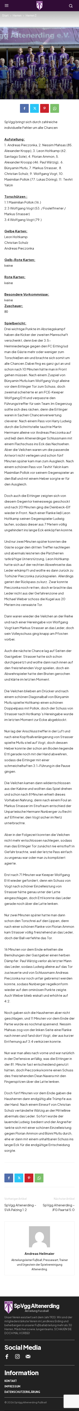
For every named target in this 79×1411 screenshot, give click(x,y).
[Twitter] (34, 108)
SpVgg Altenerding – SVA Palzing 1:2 (20, 1207)
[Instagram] (17, 1356)
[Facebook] (24, 108)
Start (5, 15)
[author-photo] (39, 1247)
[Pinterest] (44, 108)
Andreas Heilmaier (21, 98)
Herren (17, 15)
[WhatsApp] (54, 108)
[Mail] (28, 1356)
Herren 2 (31, 15)
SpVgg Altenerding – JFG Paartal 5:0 (59, 1207)
